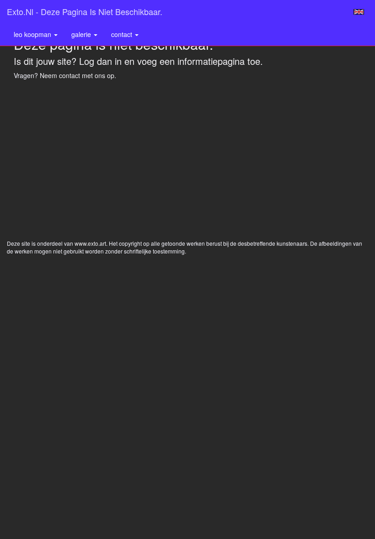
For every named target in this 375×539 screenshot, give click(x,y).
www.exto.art (90, 243)
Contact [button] (122, 34)
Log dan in (100, 61)
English (359, 12)
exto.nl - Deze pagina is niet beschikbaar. (84, 11)
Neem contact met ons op (77, 75)
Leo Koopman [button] (33, 34)
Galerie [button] (82, 34)
